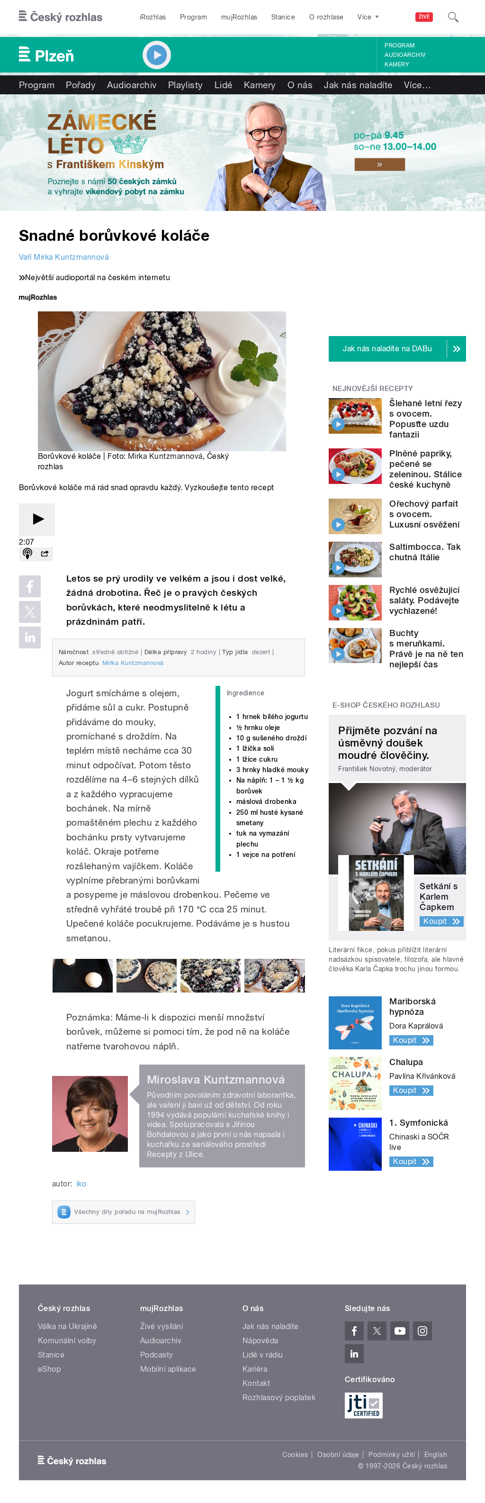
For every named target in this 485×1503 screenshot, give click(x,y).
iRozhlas (153, 17)
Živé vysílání (161, 1326)
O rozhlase (326, 17)
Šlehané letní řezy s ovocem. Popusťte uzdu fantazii (425, 418)
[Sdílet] (44, 554)
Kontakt (256, 1383)
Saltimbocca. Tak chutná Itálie (425, 552)
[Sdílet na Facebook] (30, 586)
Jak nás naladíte (358, 85)
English (435, 1454)
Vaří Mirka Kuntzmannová (63, 257)
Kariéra (254, 1369)
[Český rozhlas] (60, 17)
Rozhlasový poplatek (278, 1397)
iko (81, 1183)
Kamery (397, 64)
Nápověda (260, 1340)
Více (417, 85)
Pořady (81, 85)
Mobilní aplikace (168, 1369)
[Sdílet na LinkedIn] (30, 637)
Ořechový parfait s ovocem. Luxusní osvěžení (424, 514)
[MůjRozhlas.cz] (38, 298)
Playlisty (185, 85)
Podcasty (156, 1354)
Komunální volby (67, 1340)
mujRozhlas (239, 17)
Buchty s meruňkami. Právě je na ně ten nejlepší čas (426, 648)
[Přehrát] (37, 519)
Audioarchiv (405, 55)
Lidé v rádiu (262, 1354)
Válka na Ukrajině (67, 1326)
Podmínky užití (391, 1454)
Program (193, 17)
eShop (49, 1369)
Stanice (283, 17)
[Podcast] (27, 554)
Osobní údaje (338, 1454)
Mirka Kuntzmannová (165, 456)
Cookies (295, 1454)
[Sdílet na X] (30, 612)
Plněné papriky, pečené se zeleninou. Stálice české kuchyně (425, 469)
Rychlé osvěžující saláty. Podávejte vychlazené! (424, 600)
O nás (300, 85)
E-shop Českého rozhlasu (386, 705)
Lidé (224, 85)
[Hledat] (453, 17)
